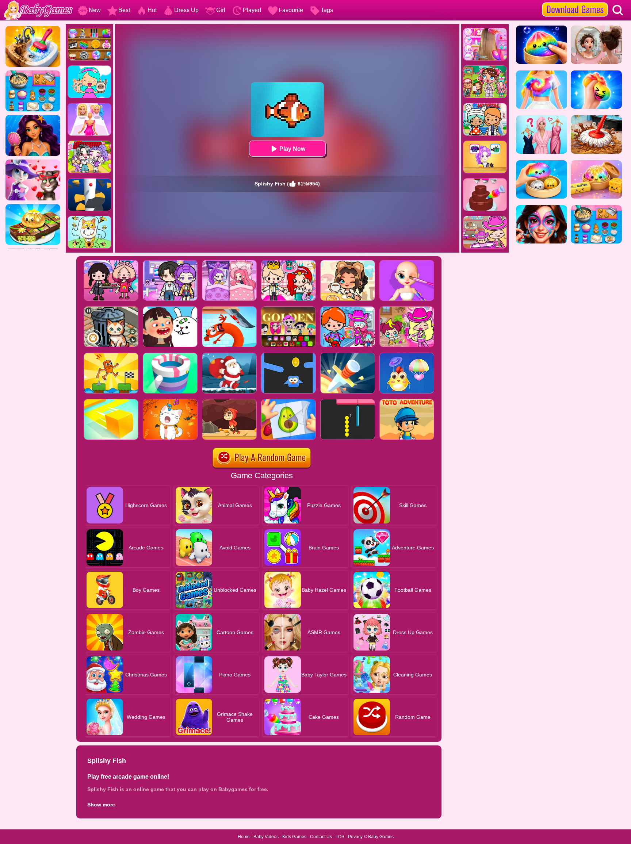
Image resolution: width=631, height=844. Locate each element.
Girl (220, 10)
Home (244, 836)
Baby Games (381, 836)
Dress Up (186, 10)
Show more (101, 804)
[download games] (575, 2)
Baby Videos (266, 836)
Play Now (292, 149)
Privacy (355, 836)
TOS (340, 836)
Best (124, 10)
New (95, 10)
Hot (152, 10)
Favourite (291, 10)
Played (252, 10)
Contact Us (321, 836)
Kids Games (294, 836)
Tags (327, 10)
